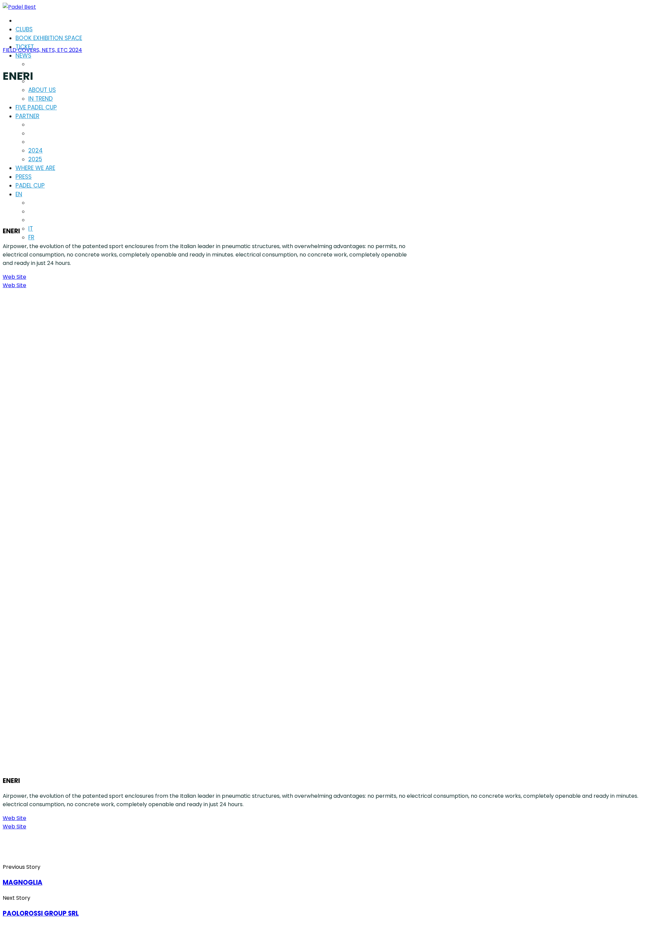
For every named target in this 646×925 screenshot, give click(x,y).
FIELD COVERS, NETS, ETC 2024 (42, 50)
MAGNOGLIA (22, 882)
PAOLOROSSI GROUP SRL (41, 913)
